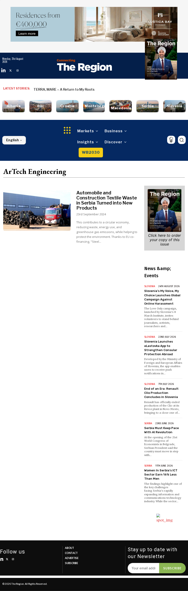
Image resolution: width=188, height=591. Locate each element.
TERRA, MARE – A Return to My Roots (63, 89)
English (12, 140)
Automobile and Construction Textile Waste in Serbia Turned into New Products (106, 200)
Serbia (148, 423)
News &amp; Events (157, 272)
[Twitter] (10, 70)
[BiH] (40, 106)
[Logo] (84, 65)
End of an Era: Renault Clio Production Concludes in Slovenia (161, 393)
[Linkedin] (3, 70)
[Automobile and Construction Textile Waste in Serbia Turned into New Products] (37, 210)
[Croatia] (67, 106)
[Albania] (13, 106)
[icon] (171, 140)
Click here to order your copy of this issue (164, 239)
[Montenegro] (94, 106)
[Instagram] (17, 70)
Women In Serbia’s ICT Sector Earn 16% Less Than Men (160, 474)
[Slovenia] (174, 106)
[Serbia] (147, 106)
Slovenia (149, 286)
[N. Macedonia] (120, 106)
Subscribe (172, 568)
